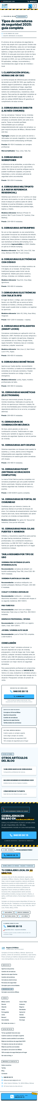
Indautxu (22, 1004)
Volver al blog (10, 16)
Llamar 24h (20, 696)
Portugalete (5, 1012)
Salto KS (20, 313)
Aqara (12, 352)
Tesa (17, 151)
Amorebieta (5, 1020)
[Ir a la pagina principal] (4, 6)
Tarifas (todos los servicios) (12, 723)
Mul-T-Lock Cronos (14, 215)
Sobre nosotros (6, 1065)
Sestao (21, 1014)
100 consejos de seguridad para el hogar (16, 741)
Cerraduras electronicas (9, 980)
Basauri (3, 1017)
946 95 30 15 (20, 835)
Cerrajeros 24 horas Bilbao (12, 712)
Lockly (19, 380)
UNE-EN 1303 (18, 82)
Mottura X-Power (23, 213)
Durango (22, 1020)
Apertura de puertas (10, 715)
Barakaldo (22, 1009)
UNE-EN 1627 (12, 97)
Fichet (10, 479)
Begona (21, 1007)
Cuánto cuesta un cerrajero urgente (14, 733)
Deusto (3, 1004)
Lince (21, 151)
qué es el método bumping (13, 246)
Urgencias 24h (7, 989)
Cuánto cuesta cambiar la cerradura (12, 1038)
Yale (25, 151)
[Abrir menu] (35, 6)
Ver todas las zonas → (8, 1023)
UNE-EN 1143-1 (17, 543)
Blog (2, 1070)
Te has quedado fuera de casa (10, 1033)
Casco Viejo (23, 1001)
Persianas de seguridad (8, 982)
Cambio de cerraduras (11, 717)
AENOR (15, 99)
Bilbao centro (5, 1001)
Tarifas (3, 1068)
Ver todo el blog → (7, 1055)
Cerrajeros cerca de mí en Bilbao (11, 1049)
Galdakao (22, 1017)
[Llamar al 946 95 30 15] (30, 6)
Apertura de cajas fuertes (11, 720)
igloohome (5, 282)
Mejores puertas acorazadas (10, 1047)
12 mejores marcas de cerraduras (12, 1044)
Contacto (4, 1073)
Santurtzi (22, 1012)
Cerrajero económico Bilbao (10, 992)
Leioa (3, 1014)
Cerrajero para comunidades (10, 985)
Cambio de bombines (8, 977)
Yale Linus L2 (21, 349)
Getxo (3, 1009)
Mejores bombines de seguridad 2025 (15, 738)
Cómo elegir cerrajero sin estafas (13, 735)
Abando (3, 1007)
